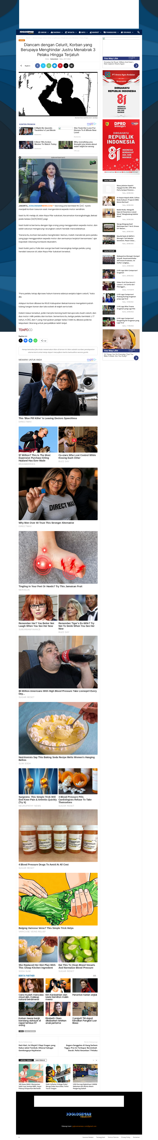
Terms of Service (113, 1137)
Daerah (56, 32)
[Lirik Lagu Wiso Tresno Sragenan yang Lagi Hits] (109, 310)
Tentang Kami (100, 1137)
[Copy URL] (77, 65)
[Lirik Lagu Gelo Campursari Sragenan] (109, 274)
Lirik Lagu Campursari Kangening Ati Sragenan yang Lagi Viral (128, 320)
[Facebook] (37, 65)
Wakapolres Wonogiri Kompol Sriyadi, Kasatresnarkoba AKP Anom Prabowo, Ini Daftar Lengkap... (128, 259)
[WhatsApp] (48, 65)
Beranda (21, 38)
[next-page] (96, 1060)
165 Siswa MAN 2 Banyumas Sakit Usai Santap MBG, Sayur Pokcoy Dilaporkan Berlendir (30, 1086)
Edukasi (127, 32)
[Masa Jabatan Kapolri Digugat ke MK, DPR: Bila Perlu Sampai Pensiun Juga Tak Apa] (109, 189)
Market (95, 32)
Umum (43, 32)
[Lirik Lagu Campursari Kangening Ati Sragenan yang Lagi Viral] (109, 321)
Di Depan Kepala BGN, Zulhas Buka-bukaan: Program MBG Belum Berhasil (128, 199)
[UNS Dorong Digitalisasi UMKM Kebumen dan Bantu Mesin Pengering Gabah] (85, 1073)
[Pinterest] (60, 65)
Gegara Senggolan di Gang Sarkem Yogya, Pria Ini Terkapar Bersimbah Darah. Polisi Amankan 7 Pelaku (81, 1048)
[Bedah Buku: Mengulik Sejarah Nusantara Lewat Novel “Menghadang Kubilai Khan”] (109, 213)
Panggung (111, 32)
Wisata (70, 32)
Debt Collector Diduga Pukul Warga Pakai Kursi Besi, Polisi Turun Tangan (57, 1086)
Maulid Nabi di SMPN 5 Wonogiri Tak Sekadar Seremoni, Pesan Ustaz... (126, 238)
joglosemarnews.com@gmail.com (84, 1126)
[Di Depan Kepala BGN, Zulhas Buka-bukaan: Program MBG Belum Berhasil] (109, 201)
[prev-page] (93, 1060)
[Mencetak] (71, 65)
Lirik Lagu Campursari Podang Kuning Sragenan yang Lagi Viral (126, 296)
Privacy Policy (125, 1137)
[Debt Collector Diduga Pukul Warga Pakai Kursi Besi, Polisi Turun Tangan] (58, 1073)
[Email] (65, 65)
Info (83, 32)
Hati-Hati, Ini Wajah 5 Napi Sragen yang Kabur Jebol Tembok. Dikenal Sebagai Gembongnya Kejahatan (37, 1048)
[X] (43, 65)
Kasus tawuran (30, 1031)
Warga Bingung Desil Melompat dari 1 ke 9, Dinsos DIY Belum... (128, 226)
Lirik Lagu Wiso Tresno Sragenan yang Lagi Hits (126, 307)
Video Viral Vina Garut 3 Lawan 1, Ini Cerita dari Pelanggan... (126, 284)
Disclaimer (136, 1137)
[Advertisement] (58, 273)
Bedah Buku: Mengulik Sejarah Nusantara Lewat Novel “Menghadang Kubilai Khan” (127, 213)
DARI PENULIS (40, 1060)
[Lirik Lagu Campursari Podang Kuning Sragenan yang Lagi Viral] (109, 297)
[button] (138, 32)
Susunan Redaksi (88, 1137)
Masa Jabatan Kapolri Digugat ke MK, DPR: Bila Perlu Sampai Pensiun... (126, 187)
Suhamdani (54, 59)
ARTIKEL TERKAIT (26, 1060)
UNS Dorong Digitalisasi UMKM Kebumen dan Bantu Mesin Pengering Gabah (85, 1086)
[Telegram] (54, 65)
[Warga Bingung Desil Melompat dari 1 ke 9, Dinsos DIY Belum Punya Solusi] (109, 227)
